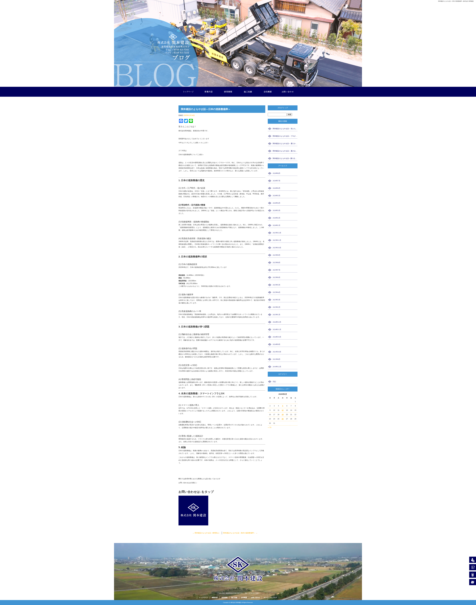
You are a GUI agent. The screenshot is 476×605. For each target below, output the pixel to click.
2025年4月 (276, 292)
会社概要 (268, 92)
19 (282, 414)
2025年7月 (276, 270)
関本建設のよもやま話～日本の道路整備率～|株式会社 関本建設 (456, 1)
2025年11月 (277, 240)
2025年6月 (276, 277)
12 (282, 410)
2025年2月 (276, 307)
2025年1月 (276, 315)
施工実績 (248, 92)
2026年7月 (276, 181)
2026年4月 (276, 203)
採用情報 (228, 92)
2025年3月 (276, 300)
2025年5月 (276, 285)
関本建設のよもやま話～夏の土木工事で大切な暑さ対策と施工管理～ (285, 158)
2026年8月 (276, 173)
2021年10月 (277, 352)
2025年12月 (277, 233)
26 (282, 419)
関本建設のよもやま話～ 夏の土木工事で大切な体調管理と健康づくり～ (285, 151)
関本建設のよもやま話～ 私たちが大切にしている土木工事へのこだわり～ (285, 129)
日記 (274, 381)
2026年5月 (276, 196)
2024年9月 (276, 344)
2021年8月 (276, 359)
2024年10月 (277, 337)
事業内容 (208, 92)
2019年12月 (277, 367)
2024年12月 (277, 322)
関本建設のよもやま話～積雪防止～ (207, 533)
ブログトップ (282, 108)
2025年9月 (276, 255)
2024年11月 (277, 329)
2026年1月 (276, 225)
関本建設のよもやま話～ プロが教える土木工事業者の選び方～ (285, 136)
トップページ (188, 92)
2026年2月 (276, 218)
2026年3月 (276, 210)
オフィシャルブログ (270, 597)
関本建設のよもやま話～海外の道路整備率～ (240, 533)
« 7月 (269, 427)
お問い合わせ (288, 92)
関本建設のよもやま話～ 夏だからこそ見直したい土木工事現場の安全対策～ (285, 143)
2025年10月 (277, 248)
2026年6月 (276, 188)
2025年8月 (276, 262)
